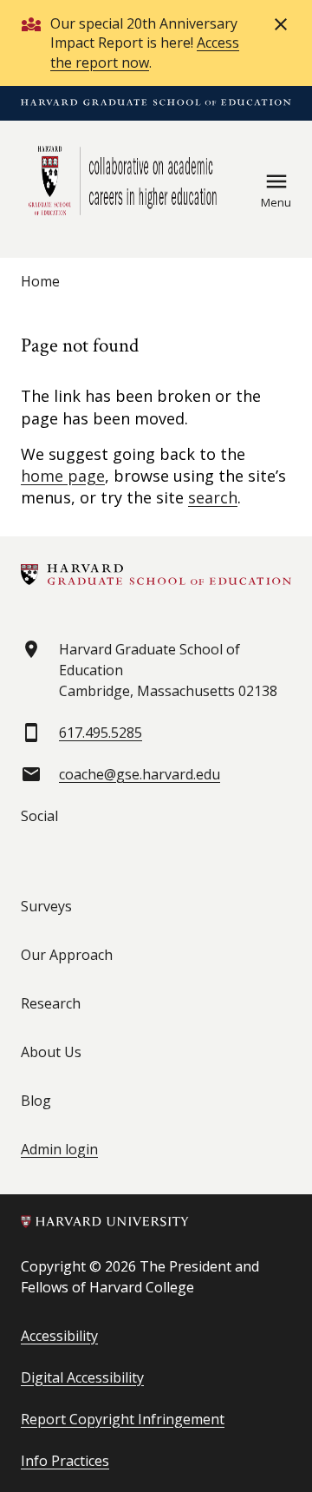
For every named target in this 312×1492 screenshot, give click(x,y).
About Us (51, 1051)
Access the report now (144, 52)
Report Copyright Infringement (122, 1419)
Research (51, 1003)
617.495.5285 (100, 732)
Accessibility (59, 1335)
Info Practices (65, 1460)
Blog (36, 1100)
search (212, 497)
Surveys (46, 906)
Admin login (59, 1149)
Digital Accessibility (82, 1377)
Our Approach (67, 954)
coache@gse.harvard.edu (139, 774)
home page (63, 475)
